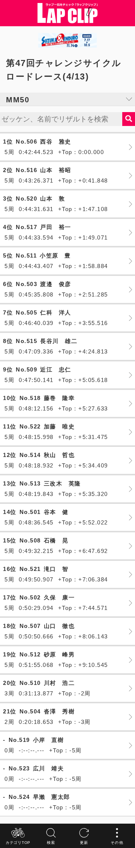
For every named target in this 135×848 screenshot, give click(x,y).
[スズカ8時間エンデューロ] (67, 40)
